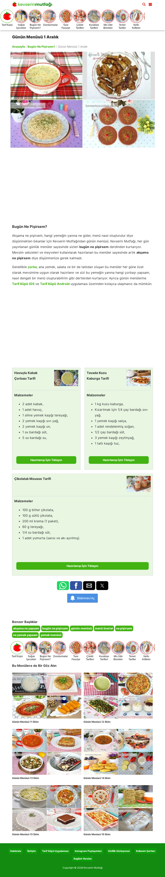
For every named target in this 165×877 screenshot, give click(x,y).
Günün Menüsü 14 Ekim (97, 778)
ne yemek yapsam (25, 635)
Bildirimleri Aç (86, 598)
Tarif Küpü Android (55, 284)
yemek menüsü (51, 635)
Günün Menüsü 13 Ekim (25, 778)
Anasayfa (18, 46)
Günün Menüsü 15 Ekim (25, 834)
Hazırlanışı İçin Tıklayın (46, 460)
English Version (83, 858)
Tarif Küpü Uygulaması (55, 850)
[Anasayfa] (33, 5)
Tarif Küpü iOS (23, 284)
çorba (32, 267)
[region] (82, 184)
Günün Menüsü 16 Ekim (97, 834)
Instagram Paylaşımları (88, 850)
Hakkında (15, 850)
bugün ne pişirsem (55, 628)
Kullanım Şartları (145, 850)
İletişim (31, 850)
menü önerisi (104, 628)
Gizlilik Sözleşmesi (119, 850)
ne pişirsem (124, 628)
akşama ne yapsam (26, 628)
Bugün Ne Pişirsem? (41, 46)
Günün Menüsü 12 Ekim (97, 721)
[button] (150, 3)
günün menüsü (81, 628)
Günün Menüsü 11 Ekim (25, 721)
